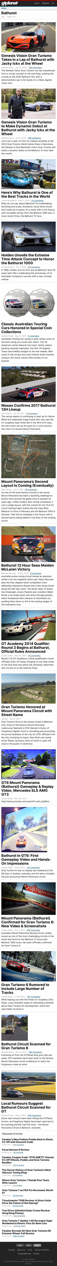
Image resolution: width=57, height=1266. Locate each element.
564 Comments (18, 1206)
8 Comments (35, 573)
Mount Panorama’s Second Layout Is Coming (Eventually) (27, 483)
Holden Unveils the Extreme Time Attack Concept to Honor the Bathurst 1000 (27, 259)
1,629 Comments (19, 1226)
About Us (21, 1250)
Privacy (36, 1254)
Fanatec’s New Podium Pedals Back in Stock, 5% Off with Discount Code (27, 1140)
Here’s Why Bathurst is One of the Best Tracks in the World (27, 194)
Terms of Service (42, 1250)
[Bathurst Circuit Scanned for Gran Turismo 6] (14, 1040)
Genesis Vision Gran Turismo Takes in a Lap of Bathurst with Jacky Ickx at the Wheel (27, 59)
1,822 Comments (19, 1216)
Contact (11, 1250)
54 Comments (34, 655)
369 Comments (33, 930)
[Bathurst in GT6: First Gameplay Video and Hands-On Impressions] (24, 851)
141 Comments (33, 867)
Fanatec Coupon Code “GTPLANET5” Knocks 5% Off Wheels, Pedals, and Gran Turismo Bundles (28, 1160)
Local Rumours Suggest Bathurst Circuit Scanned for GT (26, 1107)
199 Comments (35, 67)
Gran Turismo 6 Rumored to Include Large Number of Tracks (25, 989)
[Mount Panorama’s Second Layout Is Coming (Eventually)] (28, 477)
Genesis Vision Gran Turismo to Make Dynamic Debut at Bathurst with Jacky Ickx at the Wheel (28, 128)
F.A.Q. (29, 1250)
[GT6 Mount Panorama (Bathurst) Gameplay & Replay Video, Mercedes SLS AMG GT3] (28, 778)
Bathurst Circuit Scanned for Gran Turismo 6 (26, 1046)
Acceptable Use (24, 1254)
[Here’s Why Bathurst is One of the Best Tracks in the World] (28, 188)
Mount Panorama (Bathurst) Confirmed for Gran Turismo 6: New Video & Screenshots (27, 922)
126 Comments (18, 1195)
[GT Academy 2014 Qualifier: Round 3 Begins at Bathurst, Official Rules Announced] (28, 639)
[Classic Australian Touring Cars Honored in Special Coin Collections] (28, 320)
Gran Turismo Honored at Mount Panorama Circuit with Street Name (26, 711)
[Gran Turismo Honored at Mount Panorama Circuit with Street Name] (28, 703)
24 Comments (34, 267)
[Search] (53, 3)
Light (20, 1245)
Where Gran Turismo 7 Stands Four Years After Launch (25, 1181)
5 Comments (33, 336)
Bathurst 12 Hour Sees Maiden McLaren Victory (27, 567)
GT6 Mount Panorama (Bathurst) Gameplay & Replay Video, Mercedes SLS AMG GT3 (27, 788)
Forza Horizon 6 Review (15, 1149)
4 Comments (31, 413)
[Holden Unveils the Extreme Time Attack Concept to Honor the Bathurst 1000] (28, 251)
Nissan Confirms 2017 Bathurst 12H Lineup (28, 407)
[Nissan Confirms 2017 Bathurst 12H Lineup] (28, 401)
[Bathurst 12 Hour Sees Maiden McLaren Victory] (28, 561)
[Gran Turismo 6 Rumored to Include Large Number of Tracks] (28, 980)
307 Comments (33, 997)
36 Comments (18, 1152)
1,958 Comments (18, 1236)
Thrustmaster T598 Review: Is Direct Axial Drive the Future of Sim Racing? (26, 1201)
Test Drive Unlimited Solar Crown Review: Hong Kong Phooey (26, 1211)
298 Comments (35, 1052)
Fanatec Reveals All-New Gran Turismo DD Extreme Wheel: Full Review (26, 1232)
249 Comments (34, 1115)
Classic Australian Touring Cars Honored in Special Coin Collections (26, 328)
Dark (28, 1245)
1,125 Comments (18, 1145)
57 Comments (17, 1185)
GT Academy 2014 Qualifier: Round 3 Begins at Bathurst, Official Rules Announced (25, 647)
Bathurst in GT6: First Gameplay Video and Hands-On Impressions (26, 859)
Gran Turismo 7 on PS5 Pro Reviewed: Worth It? (27, 1191)
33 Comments (37, 200)
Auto (37, 1245)
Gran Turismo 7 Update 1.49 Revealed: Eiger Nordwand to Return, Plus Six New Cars (27, 1222)
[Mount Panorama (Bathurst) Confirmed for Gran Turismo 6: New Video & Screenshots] (28, 914)
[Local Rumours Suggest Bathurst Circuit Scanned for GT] (28, 1099)
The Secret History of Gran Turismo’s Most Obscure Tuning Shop (26, 1171)
